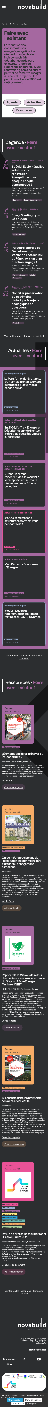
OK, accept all (14, 1400)
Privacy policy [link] (31, 1404)
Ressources (24, 110)
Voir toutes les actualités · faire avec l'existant (24, 656)
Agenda (12, 102)
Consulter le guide (11, 1137)
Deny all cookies (33, 1400)
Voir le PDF (7, 780)
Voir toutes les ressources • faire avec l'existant (24, 1292)
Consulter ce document (13, 1265)
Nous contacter (37, 1349)
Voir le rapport (9, 1021)
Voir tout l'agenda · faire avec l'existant (24, 336)
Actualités (34, 102)
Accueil (4, 24)
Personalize (18, 1403)
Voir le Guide (8, 901)
